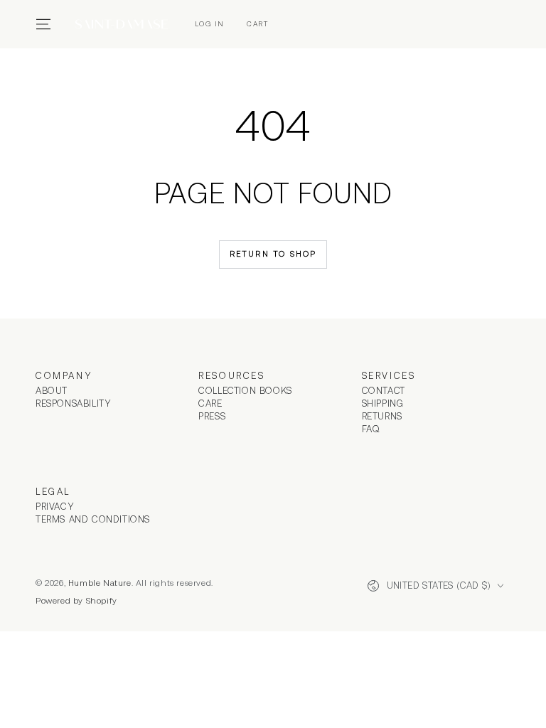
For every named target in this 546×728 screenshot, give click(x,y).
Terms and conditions (93, 519)
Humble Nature (100, 583)
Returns (382, 416)
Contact (383, 390)
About (52, 390)
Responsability (73, 403)
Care (210, 403)
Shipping (383, 403)
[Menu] (43, 24)
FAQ (371, 429)
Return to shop (273, 254)
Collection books (245, 390)
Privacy (55, 506)
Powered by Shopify (76, 601)
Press (211, 416)
